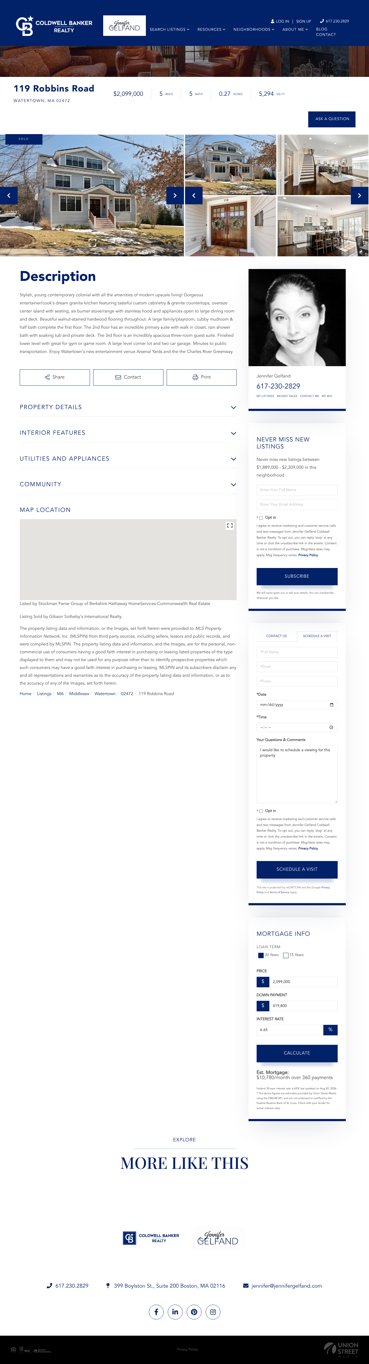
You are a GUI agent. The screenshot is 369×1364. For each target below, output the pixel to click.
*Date (261, 695)
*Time (262, 717)
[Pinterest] (194, 1312)
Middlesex (79, 694)
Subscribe (297, 576)
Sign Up (303, 22)
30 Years (272, 955)
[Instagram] (213, 1312)
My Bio (327, 396)
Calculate (297, 1053)
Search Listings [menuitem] (168, 30)
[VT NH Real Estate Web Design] (341, 1349)
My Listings (265, 396)
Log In (282, 22)
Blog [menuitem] (321, 30)
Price (262, 971)
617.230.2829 (337, 21)
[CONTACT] (331, 119)
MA (60, 694)
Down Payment (272, 995)
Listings (44, 694)
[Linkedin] (175, 1312)
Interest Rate (270, 1019)
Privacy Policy (308, 555)
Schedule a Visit (317, 636)
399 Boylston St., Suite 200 (169, 1286)
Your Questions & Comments (281, 740)
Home (26, 694)
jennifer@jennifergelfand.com (287, 1286)
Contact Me (309, 396)
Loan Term (269, 947)
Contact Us (276, 636)
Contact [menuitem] (326, 35)
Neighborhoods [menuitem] (251, 30)
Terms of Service (279, 892)
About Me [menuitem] (293, 30)
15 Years (297, 955)
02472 (127, 694)
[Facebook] (156, 1312)
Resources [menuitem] (209, 30)
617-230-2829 (278, 386)
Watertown (105, 694)
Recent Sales (287, 396)
